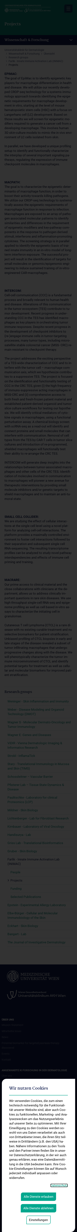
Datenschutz (59, 1185)
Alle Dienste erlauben (38, 1196)
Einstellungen (38, 1220)
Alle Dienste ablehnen (38, 1208)
